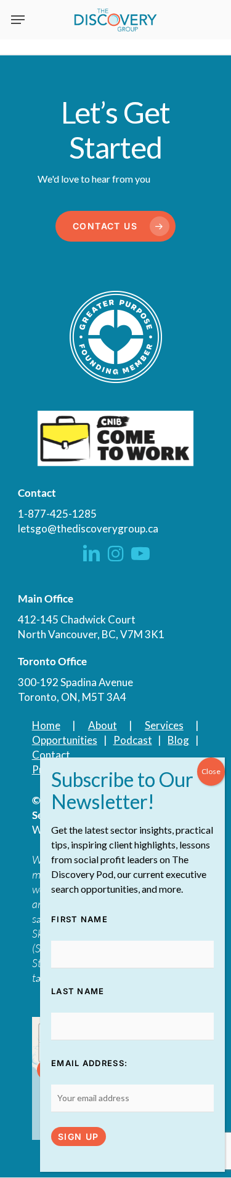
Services (164, 725)
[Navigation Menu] (18, 20)
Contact (51, 754)
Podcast (132, 739)
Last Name (78, 991)
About (102, 725)
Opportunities (64, 739)
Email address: (89, 1063)
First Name (79, 919)
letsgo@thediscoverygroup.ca (88, 528)
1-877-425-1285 (57, 513)
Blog (178, 739)
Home (46, 725)
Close (211, 771)
